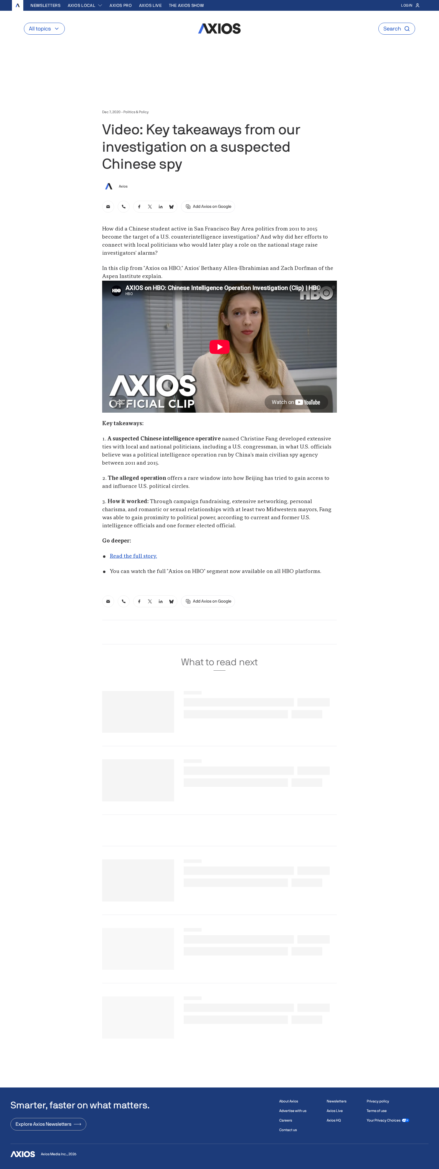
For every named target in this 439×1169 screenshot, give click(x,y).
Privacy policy (378, 1101)
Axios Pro (121, 5)
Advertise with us (292, 1111)
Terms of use (377, 1111)
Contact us (288, 1130)
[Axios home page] (17, 5)
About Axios (288, 1101)
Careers (285, 1120)
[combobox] (85, 5)
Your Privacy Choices (383, 1120)
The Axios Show (186, 5)
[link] (108, 206)
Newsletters (45, 5)
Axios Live (150, 5)
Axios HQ (334, 1120)
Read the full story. (133, 556)
